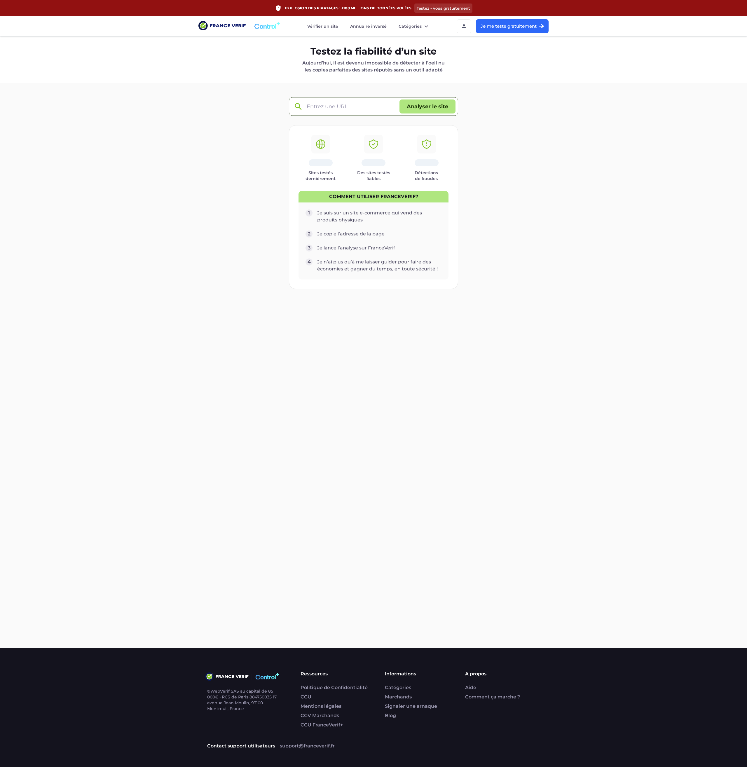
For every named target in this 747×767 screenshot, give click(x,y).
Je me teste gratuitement (509, 26)
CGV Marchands (320, 715)
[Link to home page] (222, 26)
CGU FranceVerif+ (322, 725)
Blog (390, 715)
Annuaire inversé (368, 26)
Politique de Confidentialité (334, 687)
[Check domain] (298, 106)
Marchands (398, 697)
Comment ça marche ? (492, 697)
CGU (306, 697)
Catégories (410, 26)
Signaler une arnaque (411, 706)
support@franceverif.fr (307, 746)
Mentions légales (321, 706)
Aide (470, 687)
